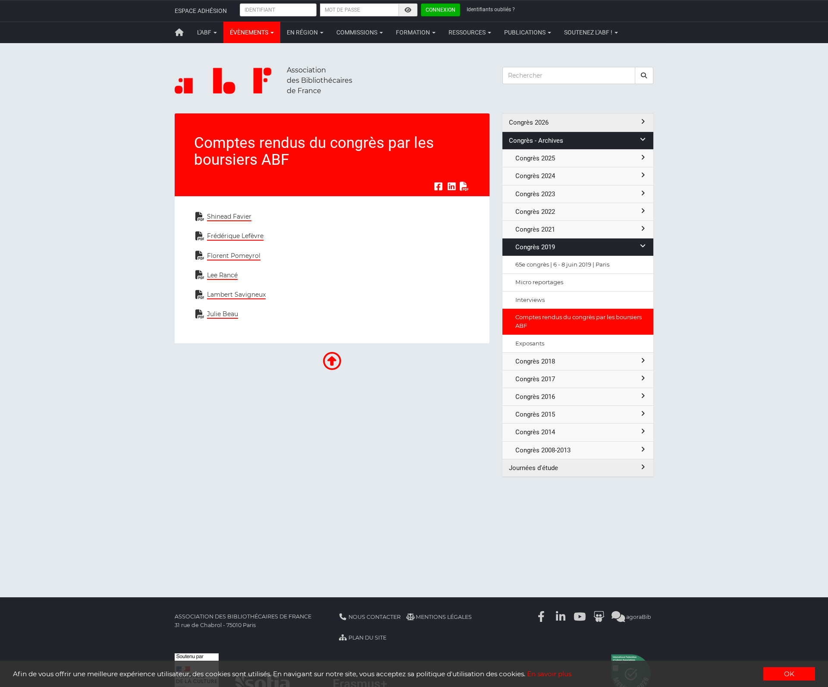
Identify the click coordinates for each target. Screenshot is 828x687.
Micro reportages (539, 282)
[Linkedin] (561, 617)
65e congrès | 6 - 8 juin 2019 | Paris (562, 264)
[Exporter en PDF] (464, 186)
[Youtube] (580, 617)
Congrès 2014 (535, 432)
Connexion (440, 10)
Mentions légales (443, 617)
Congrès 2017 (535, 379)
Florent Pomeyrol (233, 256)
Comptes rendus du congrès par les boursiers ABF (578, 321)
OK (789, 674)
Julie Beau (222, 314)
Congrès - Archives (536, 140)
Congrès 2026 (529, 122)
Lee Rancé (222, 275)
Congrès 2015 (535, 414)
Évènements (250, 32)
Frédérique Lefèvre (235, 236)
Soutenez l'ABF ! (589, 32)
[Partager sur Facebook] (438, 186)
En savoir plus (549, 674)
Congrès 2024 (535, 176)
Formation (413, 32)
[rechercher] (644, 75)
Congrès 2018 (535, 361)
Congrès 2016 (535, 397)
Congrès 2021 (535, 229)
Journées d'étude (533, 468)
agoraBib (638, 617)
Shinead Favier (229, 216)
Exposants (529, 343)
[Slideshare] (599, 617)
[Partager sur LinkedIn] (451, 186)
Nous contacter (374, 617)
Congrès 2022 (535, 212)
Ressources (467, 32)
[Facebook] (542, 617)
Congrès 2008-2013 (543, 450)
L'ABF (205, 32)
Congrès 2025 (535, 158)
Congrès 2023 (535, 194)
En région (303, 32)
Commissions (357, 32)
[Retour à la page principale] (179, 32)
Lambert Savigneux (236, 294)
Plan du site (366, 637)
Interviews (530, 299)
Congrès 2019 (535, 247)
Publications (525, 32)
